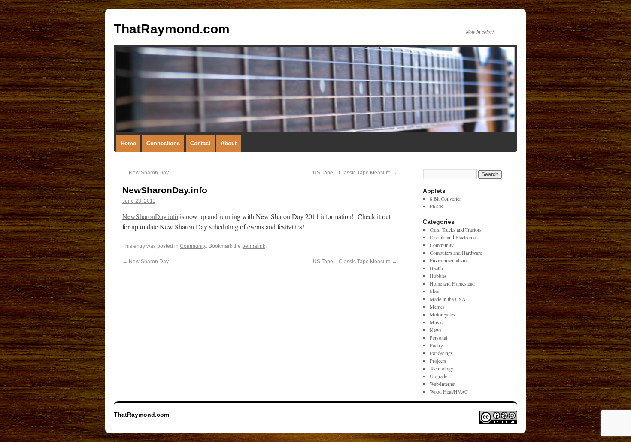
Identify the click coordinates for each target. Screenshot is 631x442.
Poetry (436, 345)
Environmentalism (448, 260)
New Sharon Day (145, 173)
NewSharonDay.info (150, 216)
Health (436, 268)
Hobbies (438, 275)
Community (193, 246)
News (436, 329)
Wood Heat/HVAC (449, 391)
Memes (437, 306)
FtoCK (437, 206)
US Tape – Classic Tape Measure (355, 173)
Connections (163, 143)
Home (128, 143)
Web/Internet (442, 383)
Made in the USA (448, 298)
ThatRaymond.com (172, 29)
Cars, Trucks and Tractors (456, 229)
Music (436, 322)
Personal (438, 337)
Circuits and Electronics (454, 237)
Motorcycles (442, 314)
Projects (438, 360)
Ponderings (441, 352)
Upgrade (438, 376)
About (229, 143)
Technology (441, 368)
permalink (253, 246)
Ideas (435, 291)
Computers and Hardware (456, 252)
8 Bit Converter (445, 198)
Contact (200, 143)
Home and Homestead (452, 283)
